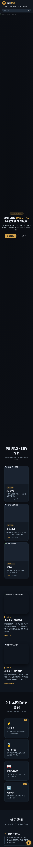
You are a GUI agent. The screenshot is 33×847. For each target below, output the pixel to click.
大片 (14, 7)
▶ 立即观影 (10, 236)
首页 (6, 7)
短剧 (10, 7)
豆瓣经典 (25, 7)
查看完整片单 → (9, 683)
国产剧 (19, 7)
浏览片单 (23, 236)
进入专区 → (8, 635)
